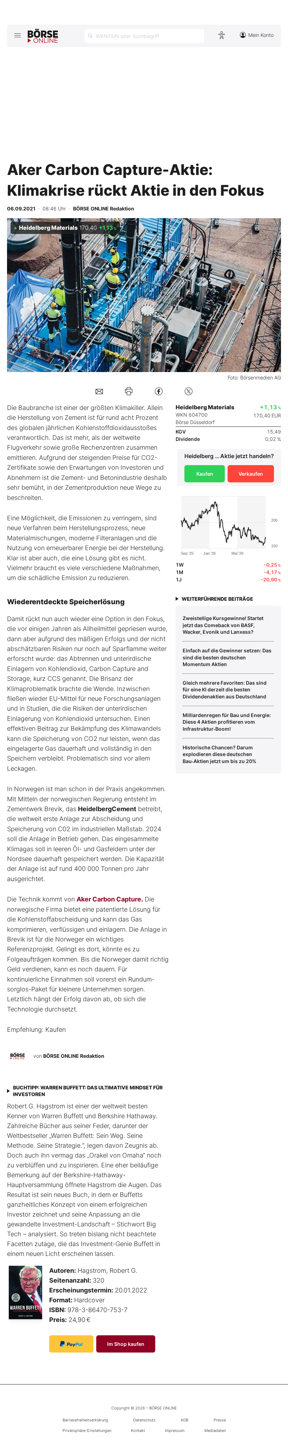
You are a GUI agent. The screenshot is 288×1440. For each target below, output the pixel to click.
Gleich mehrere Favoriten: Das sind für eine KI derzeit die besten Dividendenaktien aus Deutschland (225, 689)
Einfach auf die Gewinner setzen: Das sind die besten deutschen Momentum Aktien (227, 657)
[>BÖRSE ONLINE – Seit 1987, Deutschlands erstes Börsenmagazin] (43, 35)
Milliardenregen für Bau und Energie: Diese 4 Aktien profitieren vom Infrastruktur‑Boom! (227, 722)
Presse (220, 1420)
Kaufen (204, 474)
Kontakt (138, 1430)
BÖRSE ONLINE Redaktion (73, 1055)
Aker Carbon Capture (109, 899)
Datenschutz (144, 1420)
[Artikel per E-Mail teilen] (99, 391)
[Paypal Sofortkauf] (71, 1344)
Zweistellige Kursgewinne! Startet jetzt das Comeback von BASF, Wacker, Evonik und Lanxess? (223, 625)
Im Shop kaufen (125, 1344)
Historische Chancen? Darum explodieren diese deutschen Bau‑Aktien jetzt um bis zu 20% (219, 754)
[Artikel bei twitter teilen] (189, 391)
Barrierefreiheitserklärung (85, 1420)
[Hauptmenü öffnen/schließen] (17, 35)
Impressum (174, 1430)
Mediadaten (215, 1430)
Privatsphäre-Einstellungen (87, 1430)
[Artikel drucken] (129, 391)
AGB (184, 1420)
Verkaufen (250, 474)
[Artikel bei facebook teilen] (159, 391)
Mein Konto (261, 35)
